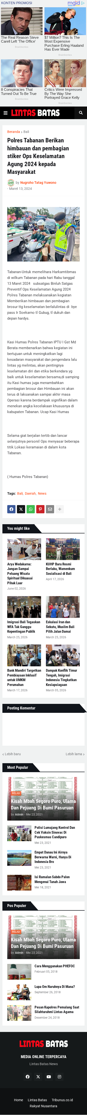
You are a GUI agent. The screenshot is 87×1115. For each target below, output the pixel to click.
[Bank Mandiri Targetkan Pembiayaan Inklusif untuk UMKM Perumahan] (24, 655)
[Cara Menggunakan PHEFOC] (19, 972)
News (42, 493)
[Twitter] (21, 509)
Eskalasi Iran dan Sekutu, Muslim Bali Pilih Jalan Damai (60, 627)
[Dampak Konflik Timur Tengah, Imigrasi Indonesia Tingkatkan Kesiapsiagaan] (63, 655)
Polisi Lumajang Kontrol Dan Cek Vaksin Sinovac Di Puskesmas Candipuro (55, 832)
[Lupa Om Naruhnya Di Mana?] (19, 992)
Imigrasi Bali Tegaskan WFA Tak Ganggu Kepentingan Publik (23, 627)
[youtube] (49, 1077)
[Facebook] (11, 509)
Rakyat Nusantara (43, 1106)
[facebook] (27, 1077)
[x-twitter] (38, 1077)
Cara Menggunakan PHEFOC (55, 966)
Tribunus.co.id (62, 1100)
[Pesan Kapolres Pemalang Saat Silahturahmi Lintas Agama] (19, 1013)
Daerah (30, 493)
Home (18, 1100)
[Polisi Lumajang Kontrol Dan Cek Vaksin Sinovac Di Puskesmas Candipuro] (19, 833)
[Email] (50, 509)
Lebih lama (74, 754)
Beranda (13, 131)
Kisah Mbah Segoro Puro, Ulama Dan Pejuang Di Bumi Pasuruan (43, 804)
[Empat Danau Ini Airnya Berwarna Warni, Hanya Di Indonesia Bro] (19, 858)
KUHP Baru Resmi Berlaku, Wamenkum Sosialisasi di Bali (60, 569)
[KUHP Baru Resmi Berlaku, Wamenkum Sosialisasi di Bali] (63, 549)
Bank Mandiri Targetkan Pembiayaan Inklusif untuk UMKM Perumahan (24, 677)
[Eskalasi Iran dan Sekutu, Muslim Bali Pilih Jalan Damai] (63, 607)
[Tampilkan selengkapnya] (60, 509)
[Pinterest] (40, 509)
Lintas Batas (37, 1100)
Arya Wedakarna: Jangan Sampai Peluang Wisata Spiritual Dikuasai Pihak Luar (20, 573)
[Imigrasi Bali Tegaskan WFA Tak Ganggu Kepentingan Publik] (24, 607)
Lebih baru (13, 754)
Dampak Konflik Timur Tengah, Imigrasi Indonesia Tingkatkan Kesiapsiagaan (61, 677)
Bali (26, 131)
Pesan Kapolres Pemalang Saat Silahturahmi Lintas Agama (57, 1009)
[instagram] (59, 1077)
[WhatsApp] (31, 509)
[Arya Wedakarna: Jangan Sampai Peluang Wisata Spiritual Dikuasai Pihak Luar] (24, 549)
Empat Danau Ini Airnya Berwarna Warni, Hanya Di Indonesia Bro (53, 857)
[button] (5, 113)
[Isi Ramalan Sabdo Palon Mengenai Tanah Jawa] (19, 883)
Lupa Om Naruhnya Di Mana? (55, 986)
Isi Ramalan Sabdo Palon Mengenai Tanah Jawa (52, 879)
